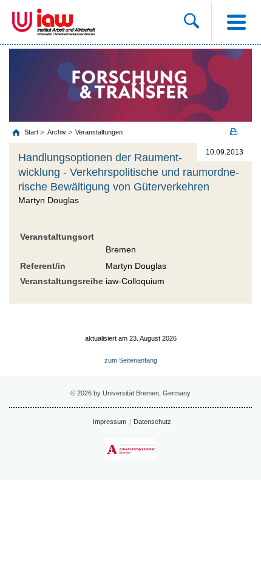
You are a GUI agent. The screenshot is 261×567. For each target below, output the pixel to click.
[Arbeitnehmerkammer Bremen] (130, 448)
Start (32, 132)
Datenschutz (152, 421)
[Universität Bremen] (22, 21)
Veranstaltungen (99, 132)
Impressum (109, 421)
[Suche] (197, 21)
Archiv (56, 132)
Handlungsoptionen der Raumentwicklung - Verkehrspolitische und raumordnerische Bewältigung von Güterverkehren (128, 172)
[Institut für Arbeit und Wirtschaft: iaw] (66, 21)
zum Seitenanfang (130, 360)
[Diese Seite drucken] (238, 131)
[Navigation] (236, 21)
